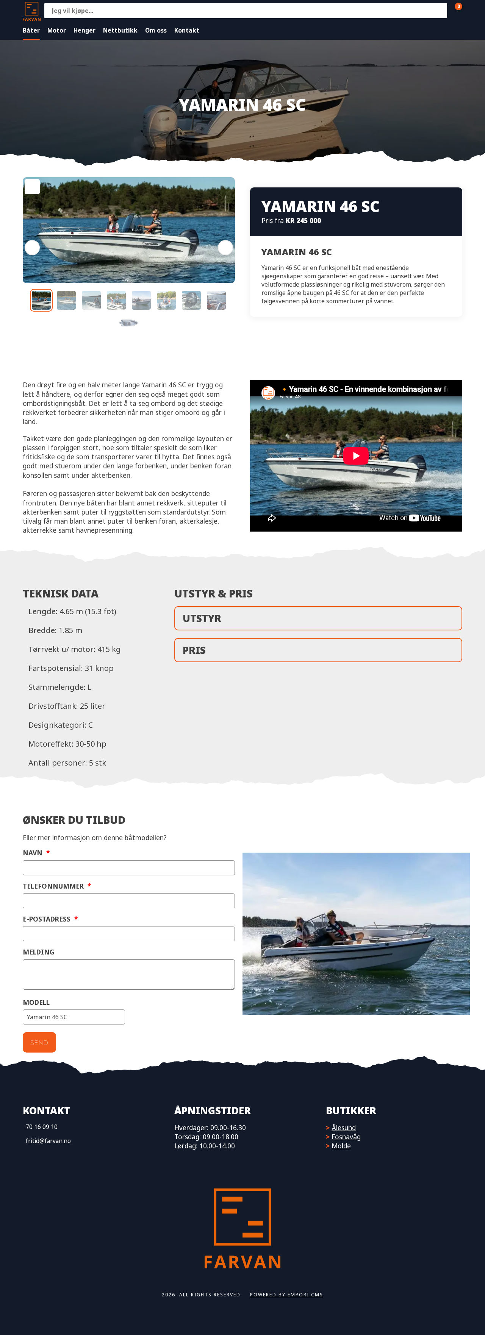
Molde (341, 1145)
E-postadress (50, 919)
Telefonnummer (57, 886)
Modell (36, 1002)
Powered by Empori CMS (286, 1294)
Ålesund (344, 1127)
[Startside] (32, 10)
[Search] (439, 10)
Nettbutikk (120, 30)
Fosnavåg (346, 1136)
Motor (56, 30)
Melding (38, 952)
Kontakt (186, 30)
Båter (31, 30)
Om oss (156, 30)
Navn (36, 853)
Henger (84, 30)
